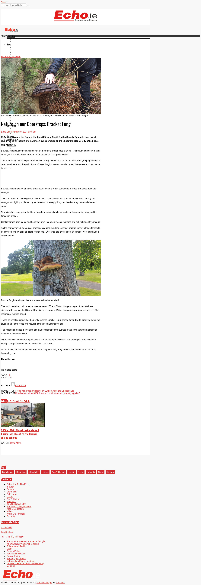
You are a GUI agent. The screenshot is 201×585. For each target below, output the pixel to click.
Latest (45, 472)
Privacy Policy (13, 551)
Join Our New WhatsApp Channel (23, 544)
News (9, 44)
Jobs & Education (15, 509)
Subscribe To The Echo (18, 484)
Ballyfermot (17, 52)
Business (20, 472)
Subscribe (11, 36)
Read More (15, 443)
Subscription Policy (16, 554)
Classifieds (17, 133)
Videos (4, 401)
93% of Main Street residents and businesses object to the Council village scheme (20, 433)
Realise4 (60, 582)
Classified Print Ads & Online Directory (25, 563)
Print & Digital (18, 128)
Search (4, 2)
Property (91, 472)
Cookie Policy (13, 556)
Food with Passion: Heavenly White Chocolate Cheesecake (45, 391)
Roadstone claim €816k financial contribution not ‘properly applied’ (47, 393)
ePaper (15, 41)
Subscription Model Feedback (21, 561)
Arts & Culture (58, 472)
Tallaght (16, 47)
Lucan (15, 55)
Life (9, 375)
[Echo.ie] (75, 19)
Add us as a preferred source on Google (26, 541)
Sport (100, 472)
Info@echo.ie (7, 532)
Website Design (44, 582)
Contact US (6, 527)
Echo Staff (6, 132)
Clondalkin (17, 50)
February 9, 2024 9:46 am (23, 132)
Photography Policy (16, 558)
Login (15, 39)
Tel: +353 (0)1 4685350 (12, 537)
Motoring (11, 566)
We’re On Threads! (16, 514)
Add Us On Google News (19, 506)
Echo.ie (4, 36)
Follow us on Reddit (16, 546)
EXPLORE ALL (18, 401)
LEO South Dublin (21, 118)
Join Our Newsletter (16, 504)
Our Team (16, 148)
